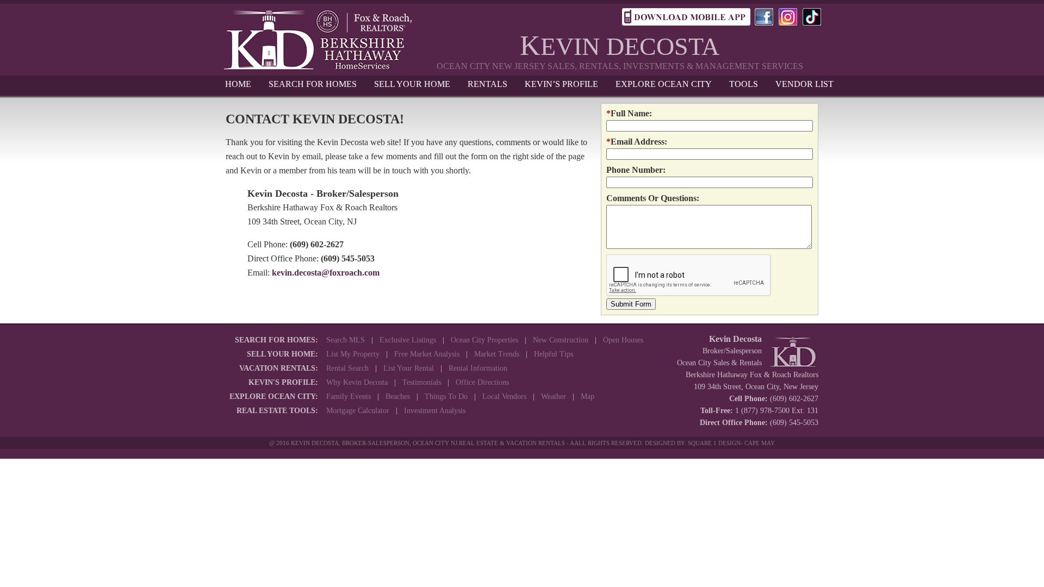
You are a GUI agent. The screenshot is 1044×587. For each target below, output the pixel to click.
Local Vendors (504, 396)
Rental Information (478, 368)
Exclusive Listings (408, 340)
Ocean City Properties (484, 340)
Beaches (398, 396)
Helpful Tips (553, 354)
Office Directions (482, 382)
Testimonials (421, 382)
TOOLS (743, 84)
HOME (238, 84)
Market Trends (496, 354)
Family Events (348, 396)
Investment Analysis (434, 411)
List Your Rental (408, 368)
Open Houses (623, 340)
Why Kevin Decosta (357, 382)
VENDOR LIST (804, 84)
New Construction (560, 340)
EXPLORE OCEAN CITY (664, 84)
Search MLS (345, 340)
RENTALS (487, 84)
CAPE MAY (759, 443)
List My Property (353, 354)
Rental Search (347, 368)
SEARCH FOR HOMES (313, 84)
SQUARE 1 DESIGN (714, 443)
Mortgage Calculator (357, 411)
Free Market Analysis (426, 354)
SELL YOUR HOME (412, 84)
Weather (553, 396)
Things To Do (446, 396)
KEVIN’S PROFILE (561, 84)
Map (587, 396)
